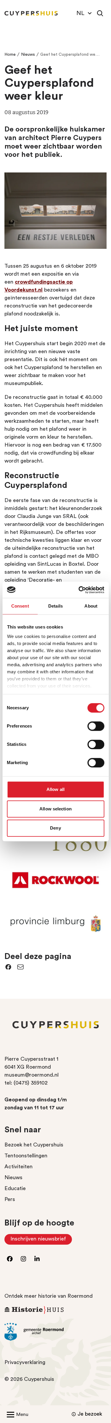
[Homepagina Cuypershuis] (31, 13)
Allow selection (55, 808)
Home (10, 54)
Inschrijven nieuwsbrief (41, 1240)
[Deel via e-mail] (20, 967)
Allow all (55, 789)
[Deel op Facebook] (8, 967)
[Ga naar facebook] (9, 1258)
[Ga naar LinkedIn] (37, 1258)
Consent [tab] (20, 605)
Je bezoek (90, 1414)
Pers (9, 1199)
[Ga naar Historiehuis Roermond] (55, 1310)
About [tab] (90, 605)
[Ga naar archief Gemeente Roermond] (55, 1332)
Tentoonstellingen (25, 1155)
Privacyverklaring (24, 1362)
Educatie (15, 1188)
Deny (55, 827)
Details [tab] (55, 605)
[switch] (95, 726)
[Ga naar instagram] (23, 1258)
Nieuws (28, 54)
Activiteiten (18, 1166)
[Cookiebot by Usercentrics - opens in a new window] (79, 590)
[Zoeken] (100, 13)
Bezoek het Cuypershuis (33, 1144)
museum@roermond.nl (31, 1074)
